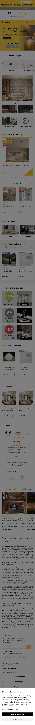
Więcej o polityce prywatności (10, 709)
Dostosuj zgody (17, 719)
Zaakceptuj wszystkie (17, 714)
